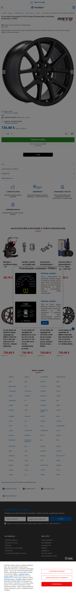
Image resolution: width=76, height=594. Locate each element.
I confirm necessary (57, 571)
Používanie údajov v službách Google (15, 579)
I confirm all (57, 584)
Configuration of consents (57, 577)
